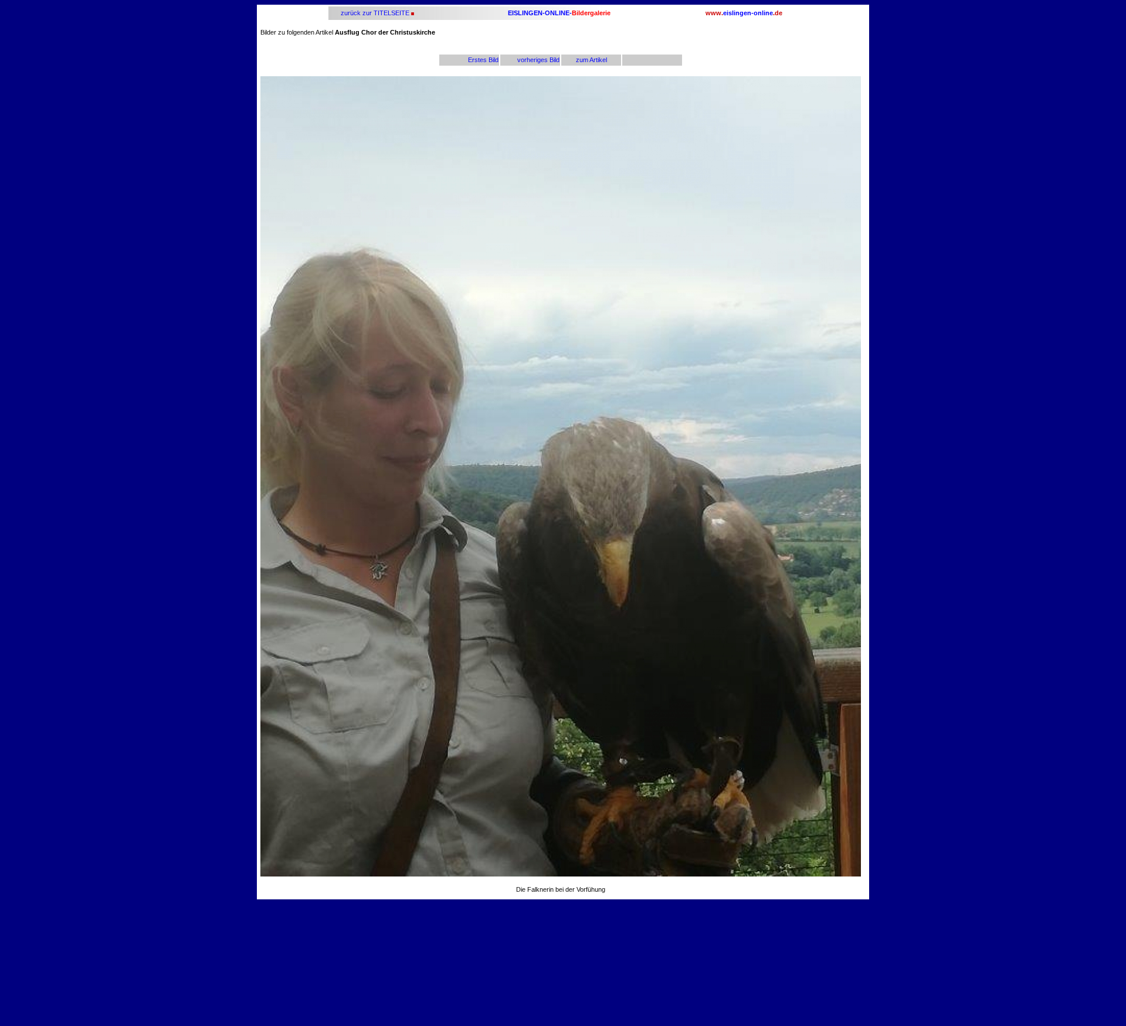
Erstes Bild (483, 59)
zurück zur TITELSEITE (374, 12)
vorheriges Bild (538, 59)
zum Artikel (591, 59)
